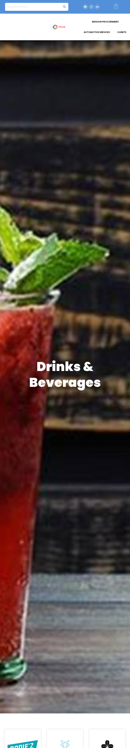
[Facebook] (85, 7)
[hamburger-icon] (54, 27)
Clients (121, 32)
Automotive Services (97, 32)
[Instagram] (91, 7)
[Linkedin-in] (97, 7)
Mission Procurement (105, 21)
